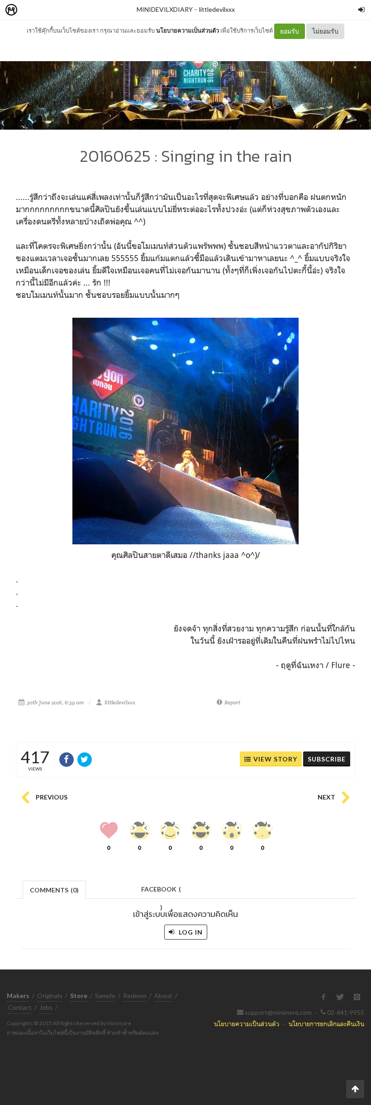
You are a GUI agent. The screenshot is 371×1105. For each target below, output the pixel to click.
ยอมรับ (289, 31)
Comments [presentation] (54, 890)
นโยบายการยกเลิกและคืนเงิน (326, 1023)
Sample (105, 995)
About (163, 995)
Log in (190, 932)
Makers (31, 10)
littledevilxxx (217, 9)
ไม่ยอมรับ (325, 31)
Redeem (135, 995)
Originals (49, 995)
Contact (20, 1007)
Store (62, 10)
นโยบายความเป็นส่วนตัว (187, 30)
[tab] (54, 889)
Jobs (45, 1007)
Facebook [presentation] (161, 891)
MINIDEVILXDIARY (165, 9)
